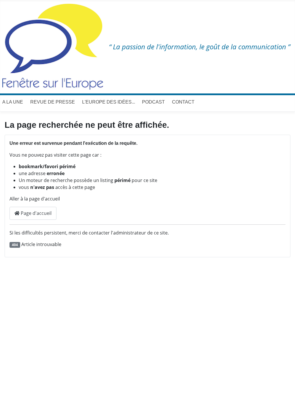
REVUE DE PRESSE (52, 102)
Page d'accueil (36, 213)
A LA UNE (12, 102)
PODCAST (153, 102)
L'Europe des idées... (108, 102)
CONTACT (183, 102)
